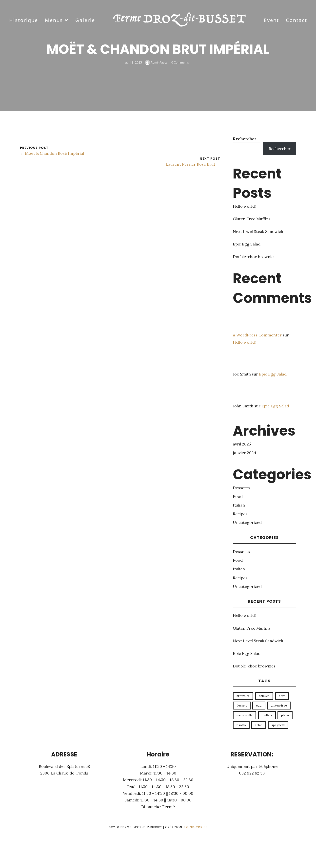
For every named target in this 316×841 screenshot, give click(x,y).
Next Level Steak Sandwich (258, 231)
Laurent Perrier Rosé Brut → (193, 164)
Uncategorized (247, 522)
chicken (264, 696)
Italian (239, 505)
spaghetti (278, 725)
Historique (23, 20)
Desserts (241, 487)
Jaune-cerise (196, 827)
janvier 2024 (244, 452)
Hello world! (244, 206)
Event (271, 20)
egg (259, 705)
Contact (296, 20)
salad (258, 725)
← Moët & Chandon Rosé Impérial (52, 153)
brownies (243, 696)
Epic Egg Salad (246, 244)
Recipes (240, 513)
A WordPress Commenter (257, 334)
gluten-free (279, 705)
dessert (242, 705)
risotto (241, 725)
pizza (285, 715)
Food (238, 496)
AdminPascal (159, 62)
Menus (54, 20)
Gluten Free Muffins (252, 218)
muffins (267, 715)
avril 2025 (242, 444)
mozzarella (245, 715)
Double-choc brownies (254, 256)
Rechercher (244, 138)
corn (282, 696)
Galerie (85, 20)
